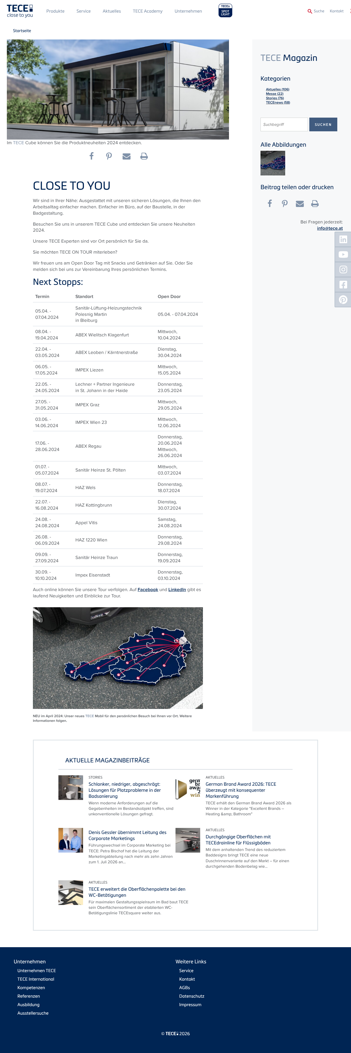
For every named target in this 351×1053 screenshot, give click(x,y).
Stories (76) (275, 98)
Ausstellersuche (33, 1013)
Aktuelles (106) (277, 89)
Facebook (148, 589)
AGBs (184, 987)
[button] (94, 156)
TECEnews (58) (278, 102)
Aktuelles (112, 11)
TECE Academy (148, 11)
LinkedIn (177, 589)
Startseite (22, 30)
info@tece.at (330, 228)
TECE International (36, 979)
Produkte (55, 11)
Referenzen (29, 996)
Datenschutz (192, 996)
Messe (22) (275, 93)
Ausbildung (29, 1004)
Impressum (190, 1004)
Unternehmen (188, 11)
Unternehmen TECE (37, 970)
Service (84, 11)
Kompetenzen (31, 987)
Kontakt (337, 11)
